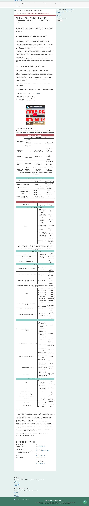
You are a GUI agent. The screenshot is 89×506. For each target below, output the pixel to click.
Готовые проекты (64, 3)
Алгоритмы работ (54, 3)
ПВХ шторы (17, 484)
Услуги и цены (37, 3)
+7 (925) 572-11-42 (40, 463)
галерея (38, 93)
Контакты (18, 6)
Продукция (24, 3)
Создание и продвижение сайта (58, 500)
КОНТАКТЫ (59, 17)
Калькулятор (59, 20)
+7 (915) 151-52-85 (45, 450)
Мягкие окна (17, 482)
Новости (22, 13)
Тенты (15, 481)
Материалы (45, 3)
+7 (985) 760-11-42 (40, 457)
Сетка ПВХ (16, 485)
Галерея (30, 3)
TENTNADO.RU (18, 0)
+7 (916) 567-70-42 (40, 455)
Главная (18, 3)
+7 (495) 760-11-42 (40, 446)
